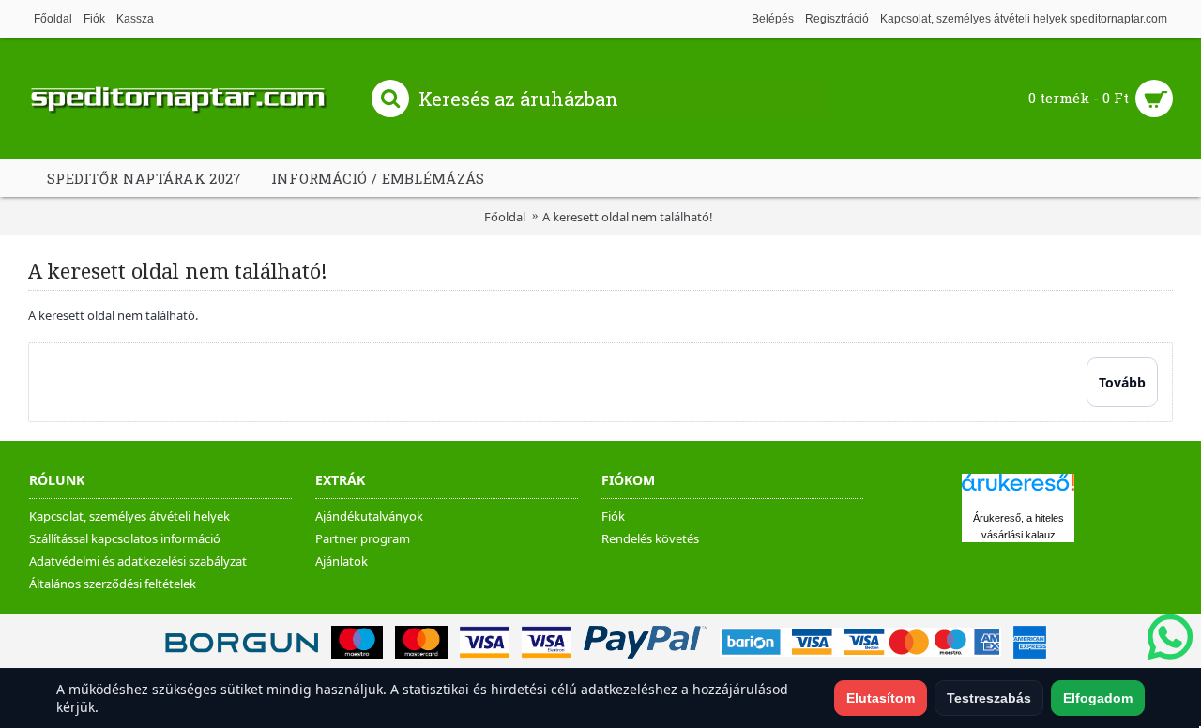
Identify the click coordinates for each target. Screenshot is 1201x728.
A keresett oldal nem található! (627, 216)
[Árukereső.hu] (1018, 491)
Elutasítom (880, 697)
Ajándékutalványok (369, 516)
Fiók (613, 516)
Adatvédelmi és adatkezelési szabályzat (138, 561)
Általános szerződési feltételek (112, 583)
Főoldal (504, 216)
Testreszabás (989, 697)
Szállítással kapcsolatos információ (124, 538)
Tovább (1122, 382)
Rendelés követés (650, 538)
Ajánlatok (341, 561)
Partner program (362, 538)
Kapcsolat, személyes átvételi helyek (129, 516)
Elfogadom (1098, 697)
